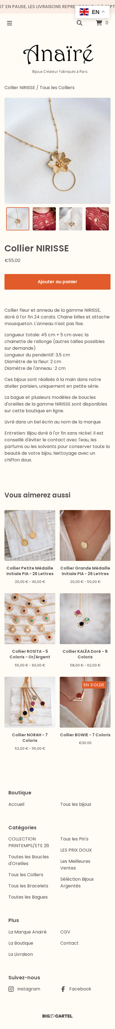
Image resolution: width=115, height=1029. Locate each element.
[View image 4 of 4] (97, 218)
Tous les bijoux (75, 804)
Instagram (28, 989)
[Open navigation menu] (9, 23)
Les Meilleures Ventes (75, 864)
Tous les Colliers (57, 87)
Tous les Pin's (74, 839)
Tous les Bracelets (28, 886)
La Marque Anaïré (27, 932)
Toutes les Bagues (28, 897)
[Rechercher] (80, 23)
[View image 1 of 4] (17, 218)
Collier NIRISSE (19, 87)
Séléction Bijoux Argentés (77, 882)
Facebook (80, 989)
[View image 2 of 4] (44, 218)
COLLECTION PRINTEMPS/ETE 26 (28, 842)
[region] (57, 6)
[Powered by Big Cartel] (57, 1016)
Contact (69, 943)
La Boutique (20, 943)
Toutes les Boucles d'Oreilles (28, 860)
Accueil (16, 804)
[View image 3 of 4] (70, 218)
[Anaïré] (57, 58)
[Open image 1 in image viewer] (57, 151)
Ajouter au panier (57, 281)
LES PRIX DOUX (76, 850)
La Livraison (20, 954)
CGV (65, 932)
